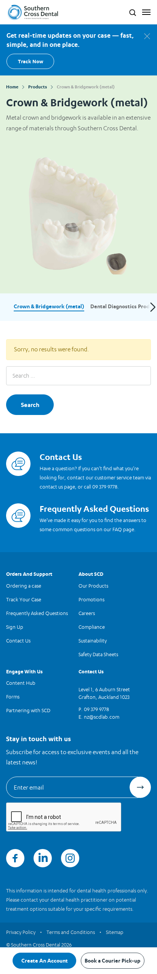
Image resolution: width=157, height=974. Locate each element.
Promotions (91, 599)
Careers (86, 613)
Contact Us (18, 641)
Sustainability (92, 641)
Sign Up (14, 627)
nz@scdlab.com (101, 717)
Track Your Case (23, 599)
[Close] (147, 36)
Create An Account (44, 960)
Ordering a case (23, 586)
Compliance (91, 627)
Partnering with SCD (28, 710)
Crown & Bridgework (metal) (49, 306)
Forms (12, 697)
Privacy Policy (20, 932)
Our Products (93, 586)
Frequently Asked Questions (37, 613)
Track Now (30, 61)
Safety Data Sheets (98, 654)
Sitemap (114, 932)
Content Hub (20, 683)
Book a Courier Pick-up (113, 960)
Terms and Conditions (70, 932)
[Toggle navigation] (144, 12)
